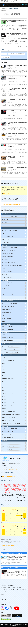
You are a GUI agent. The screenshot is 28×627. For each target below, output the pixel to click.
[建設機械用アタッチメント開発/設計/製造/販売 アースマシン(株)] (9, 5)
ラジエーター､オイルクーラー (8, 360)
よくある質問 (13, 596)
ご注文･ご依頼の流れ (5, 596)
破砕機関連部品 (3, 10)
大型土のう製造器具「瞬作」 (8, 446)
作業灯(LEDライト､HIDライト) (8, 411)
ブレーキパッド (5, 274)
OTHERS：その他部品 (7, 449)
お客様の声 (19, 596)
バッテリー (4, 381)
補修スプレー (5, 390)
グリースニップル (5, 384)
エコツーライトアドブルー (7, 393)
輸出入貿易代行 (23, 589)
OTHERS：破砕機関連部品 (13, 8)
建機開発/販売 (3, 585)
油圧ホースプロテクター (7, 405)
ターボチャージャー (6, 357)
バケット (4, 53)
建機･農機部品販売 (5, 8)
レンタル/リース (4, 589)
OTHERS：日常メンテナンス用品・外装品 (11, 423)
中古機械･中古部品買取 (16, 587)
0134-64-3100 (20, 498)
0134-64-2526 (7, 498)
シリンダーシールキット (7, 366)
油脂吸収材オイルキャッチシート (9, 417)
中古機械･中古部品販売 (5, 587)
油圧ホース (4, 399)
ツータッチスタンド (6, 443)
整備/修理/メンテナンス (13, 589)
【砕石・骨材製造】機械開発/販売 (16, 53)
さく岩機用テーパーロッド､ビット (9, 349)
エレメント (4, 369)
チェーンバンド (5, 298)
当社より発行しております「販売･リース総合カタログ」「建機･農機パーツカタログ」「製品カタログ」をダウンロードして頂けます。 (13, 575)
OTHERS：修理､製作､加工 (8, 437)
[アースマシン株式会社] (11, 458)
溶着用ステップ (5, 372)
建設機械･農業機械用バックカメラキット (11, 414)
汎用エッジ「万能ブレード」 (8, 239)
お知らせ (2, 602)
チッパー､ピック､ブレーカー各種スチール (11, 352)
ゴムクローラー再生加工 (7, 434)
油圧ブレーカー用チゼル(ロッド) (9, 346)
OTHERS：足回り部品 (7, 277)
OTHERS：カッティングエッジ (8, 242)
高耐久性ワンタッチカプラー (8, 420)
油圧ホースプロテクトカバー (8, 402)
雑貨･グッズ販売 (4, 591)
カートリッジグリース (6, 387)
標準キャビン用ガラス (6, 363)
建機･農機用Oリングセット (8, 378)
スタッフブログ (9, 602)
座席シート (4, 408)
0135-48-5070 (21, 500)
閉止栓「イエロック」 (6, 396)
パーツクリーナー (5, 375)
